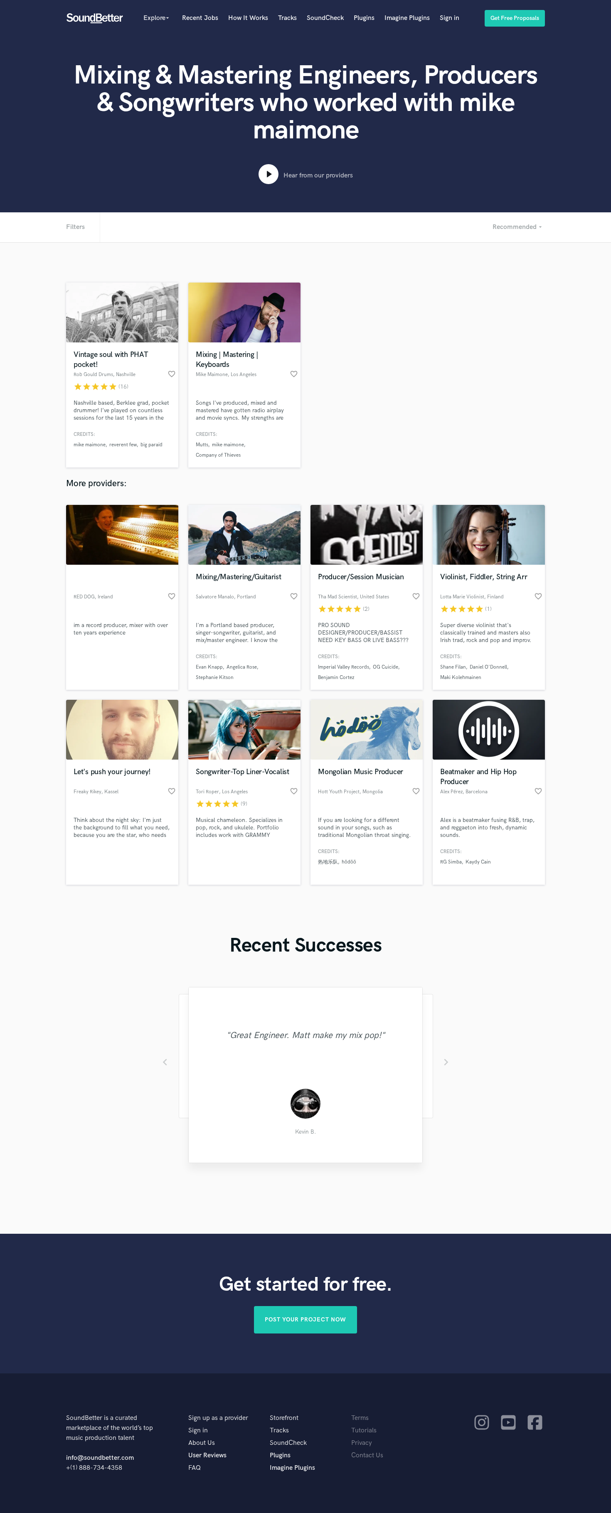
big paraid (151, 445)
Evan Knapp (209, 667)
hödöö (349, 862)
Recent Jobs (200, 18)
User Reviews (207, 1455)
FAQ (194, 1468)
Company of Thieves (218, 455)
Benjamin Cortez (336, 677)
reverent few (123, 445)
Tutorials (364, 1430)
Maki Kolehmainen (460, 677)
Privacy (361, 1443)
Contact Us (367, 1455)
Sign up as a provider (218, 1418)
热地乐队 (328, 862)
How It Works (248, 18)
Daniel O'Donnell (488, 667)
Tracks (287, 18)
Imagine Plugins (407, 18)
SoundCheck (325, 18)
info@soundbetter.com (100, 1458)
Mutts (202, 445)
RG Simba (451, 862)
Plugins (364, 18)
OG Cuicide (385, 667)
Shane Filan (453, 667)
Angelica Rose (242, 667)
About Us (201, 1443)
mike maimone (90, 445)
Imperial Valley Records (343, 667)
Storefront (284, 1418)
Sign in (449, 18)
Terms (360, 1418)
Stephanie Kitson (215, 677)
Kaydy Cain (478, 862)
